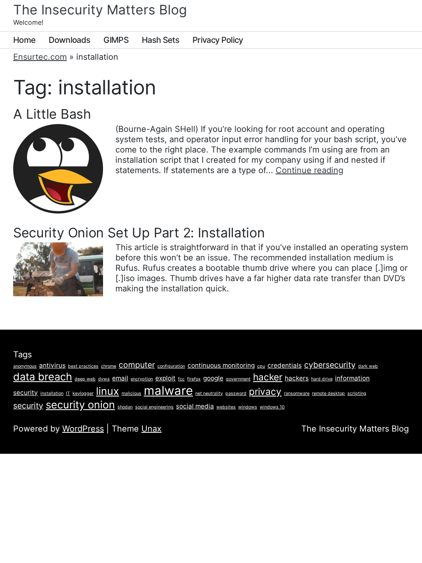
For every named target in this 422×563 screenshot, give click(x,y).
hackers (297, 378)
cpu (261, 366)
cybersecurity (330, 365)
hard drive (322, 379)
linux (107, 391)
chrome (108, 366)
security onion (80, 404)
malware (168, 390)
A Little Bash (52, 114)
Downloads (69, 40)
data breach (42, 376)
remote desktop (328, 393)
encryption (142, 379)
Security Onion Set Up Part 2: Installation (139, 233)
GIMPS (116, 40)
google (213, 378)
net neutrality (209, 393)
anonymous (25, 366)
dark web (368, 366)
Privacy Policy (217, 40)
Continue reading (309, 170)
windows (247, 407)
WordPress (83, 429)
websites (226, 407)
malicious (131, 393)
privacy (265, 391)
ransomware (296, 393)
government (238, 379)
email (120, 378)
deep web (85, 379)
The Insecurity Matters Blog (100, 10)
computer (137, 365)
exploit (165, 378)
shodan (125, 407)
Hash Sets (160, 40)
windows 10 (272, 407)
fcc (181, 379)
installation (51, 393)
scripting (356, 393)
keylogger (83, 393)
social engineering (154, 407)
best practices (83, 366)
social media (195, 406)
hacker (267, 376)
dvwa (104, 379)
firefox (194, 379)
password (235, 393)
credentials (284, 365)
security (28, 406)
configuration (171, 366)
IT (68, 393)
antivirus (52, 365)
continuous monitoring (221, 365)
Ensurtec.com (40, 57)
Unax (151, 429)
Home (24, 40)
